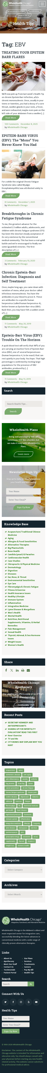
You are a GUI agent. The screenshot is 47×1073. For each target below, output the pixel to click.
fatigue (27, 801)
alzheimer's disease (13, 774)
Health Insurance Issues (19, 593)
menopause (23, 827)
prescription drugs (13, 836)
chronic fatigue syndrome (15, 792)
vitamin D (31, 841)
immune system (11, 819)
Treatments (29, 964)
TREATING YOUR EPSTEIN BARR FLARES (23, 54)
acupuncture (10, 770)
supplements (10, 841)
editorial (9, 801)
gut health (9, 810)
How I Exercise (15, 735)
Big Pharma (10, 783)
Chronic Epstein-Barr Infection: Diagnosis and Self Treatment (21, 276)
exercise (19, 801)
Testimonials (9, 969)
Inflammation (14, 603)
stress (36, 836)
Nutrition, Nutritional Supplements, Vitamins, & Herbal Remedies (24, 622)
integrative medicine (13, 823)
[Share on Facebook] (7, 670)
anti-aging (27, 774)
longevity (36, 823)
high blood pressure (13, 814)
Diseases (12, 574)
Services (27, 961)
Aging (11, 538)
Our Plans (28, 958)
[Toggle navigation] (42, 4)
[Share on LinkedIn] (18, 670)
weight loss (10, 845)
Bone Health (14, 551)
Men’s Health (14, 613)
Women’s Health (16, 645)
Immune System (16, 600)
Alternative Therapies (18, 545)
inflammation (25, 819)
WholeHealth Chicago (17, 127)
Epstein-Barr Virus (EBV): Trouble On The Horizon (22, 337)
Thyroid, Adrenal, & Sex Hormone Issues (24, 637)
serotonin (26, 836)
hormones (27, 814)
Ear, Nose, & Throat (17, 577)
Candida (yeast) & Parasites (21, 554)
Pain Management (16, 629)
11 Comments (11, 324)
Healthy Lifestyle (16, 596)
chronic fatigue (28, 788)
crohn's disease (11, 796)
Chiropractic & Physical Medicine (24, 564)
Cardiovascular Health (18, 558)
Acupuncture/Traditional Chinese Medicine (24, 533)
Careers (27, 967)
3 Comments (10, 261)
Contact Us (8, 967)
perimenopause (11, 832)
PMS (22, 832)
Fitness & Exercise (16, 590)
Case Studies (14, 561)
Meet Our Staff (10, 964)
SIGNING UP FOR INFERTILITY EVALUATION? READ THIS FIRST (23, 730)
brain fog (21, 783)
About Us (8, 958)
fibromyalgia (10, 805)
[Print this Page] (24, 670)
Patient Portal (10, 972)
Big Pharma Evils (16, 548)
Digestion (12, 571)
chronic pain (32, 792)
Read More (10, 117)
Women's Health (23, 845)
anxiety (25, 779)
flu (19, 805)
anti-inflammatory (12, 779)
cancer (30, 783)
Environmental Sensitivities (21, 580)
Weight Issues (14, 642)
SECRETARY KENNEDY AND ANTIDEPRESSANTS (20, 724)
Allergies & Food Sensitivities (22, 541)
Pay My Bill (28, 969)
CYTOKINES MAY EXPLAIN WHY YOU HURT (25, 743)
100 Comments (12, 124)
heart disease (22, 810)
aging (21, 770)
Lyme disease (10, 827)
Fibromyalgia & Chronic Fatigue (23, 587)
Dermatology (14, 567)
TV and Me (13, 739)
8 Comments (11, 202)
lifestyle (27, 823)
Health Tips (29, 972)
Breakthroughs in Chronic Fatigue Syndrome (23, 216)
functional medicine (31, 805)
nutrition (34, 827)
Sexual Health (14, 632)
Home (17, 28)
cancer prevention (12, 788)
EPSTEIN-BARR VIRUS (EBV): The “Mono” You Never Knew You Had (20, 140)
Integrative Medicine (18, 606)
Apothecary (23, 705)
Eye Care (12, 583)
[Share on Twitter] (13, 670)
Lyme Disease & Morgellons (21, 609)
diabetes (35, 796)
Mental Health (15, 616)
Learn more (23, 454)
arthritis (34, 779)
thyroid (21, 841)
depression (25, 796)
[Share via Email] (29, 670)
